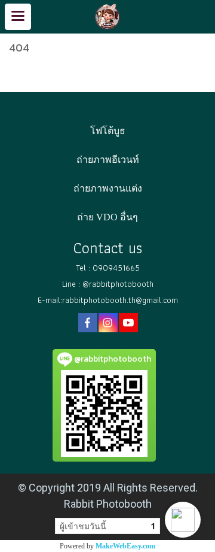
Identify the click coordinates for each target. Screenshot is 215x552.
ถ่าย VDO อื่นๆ (107, 217)
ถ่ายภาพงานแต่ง (107, 188)
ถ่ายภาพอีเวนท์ (107, 159)
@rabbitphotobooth (117, 283)
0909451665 (116, 267)
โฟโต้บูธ (107, 131)
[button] (183, 520)
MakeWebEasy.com (125, 546)
